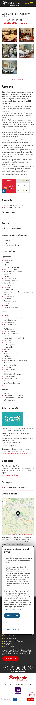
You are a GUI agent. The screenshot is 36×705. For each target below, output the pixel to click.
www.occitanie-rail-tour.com (11, 475)
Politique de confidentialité (13, 609)
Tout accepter (12, 616)
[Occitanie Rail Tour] (12, 425)
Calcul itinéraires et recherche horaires (14, 453)
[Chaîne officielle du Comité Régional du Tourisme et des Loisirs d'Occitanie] (18, 668)
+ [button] (4, 500)
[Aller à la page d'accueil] (11, 3)
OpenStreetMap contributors (27, 534)
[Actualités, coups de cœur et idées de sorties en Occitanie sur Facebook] (12, 668)
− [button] (4, 503)
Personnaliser (12, 622)
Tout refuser (11, 629)
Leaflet (13, 534)
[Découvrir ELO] (32, 694)
